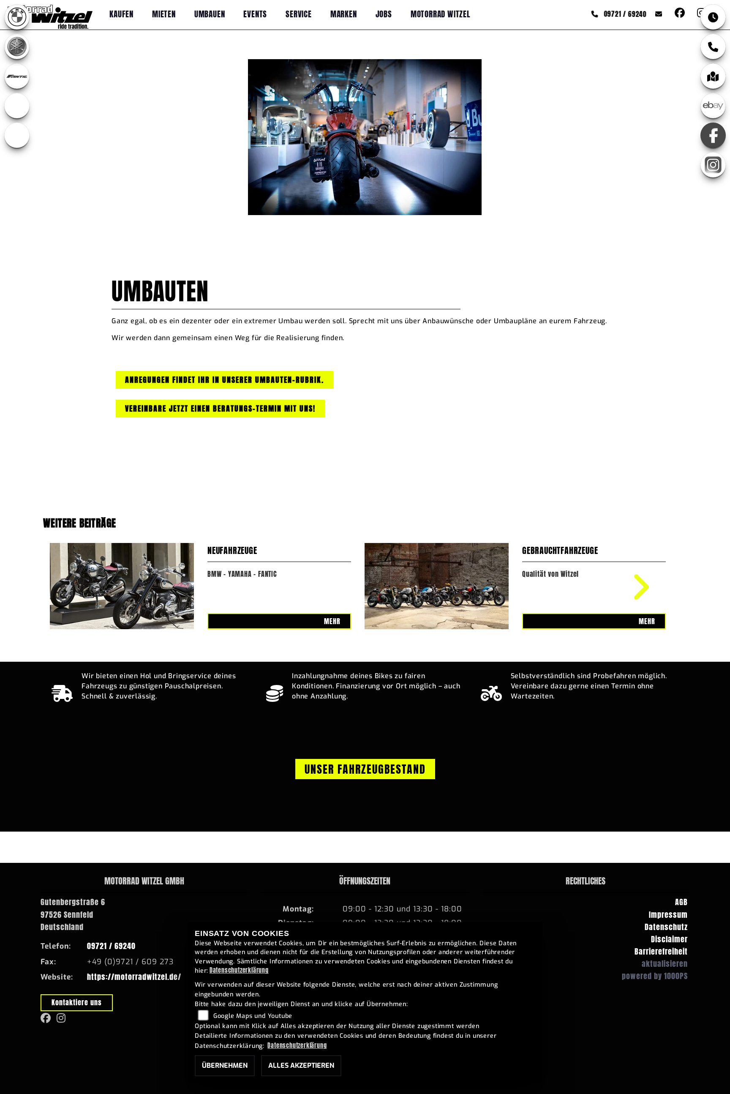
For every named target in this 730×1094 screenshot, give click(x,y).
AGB (681, 902)
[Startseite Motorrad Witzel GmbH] (50, 14)
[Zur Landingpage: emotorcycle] (17, 135)
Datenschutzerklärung (239, 970)
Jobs (384, 14)
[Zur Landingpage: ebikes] (17, 105)
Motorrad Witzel (441, 14)
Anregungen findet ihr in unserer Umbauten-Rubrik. (224, 379)
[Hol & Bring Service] (62, 691)
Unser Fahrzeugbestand (365, 769)
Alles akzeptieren (301, 1065)
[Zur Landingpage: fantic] (17, 76)
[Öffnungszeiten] (713, 17)
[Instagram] (713, 164)
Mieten (164, 14)
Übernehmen (225, 1065)
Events (255, 14)
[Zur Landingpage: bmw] (17, 17)
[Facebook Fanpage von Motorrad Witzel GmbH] (679, 13)
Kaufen (121, 14)
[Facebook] (713, 135)
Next (635, 586)
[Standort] (713, 76)
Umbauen (209, 14)
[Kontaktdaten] (713, 46)
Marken (343, 14)
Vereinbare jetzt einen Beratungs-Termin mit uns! (220, 408)
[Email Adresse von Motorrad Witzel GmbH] (657, 13)
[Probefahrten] (492, 691)
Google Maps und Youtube (252, 1016)
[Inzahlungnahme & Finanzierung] (275, 691)
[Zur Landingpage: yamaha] (17, 46)
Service (299, 14)
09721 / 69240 (624, 13)
